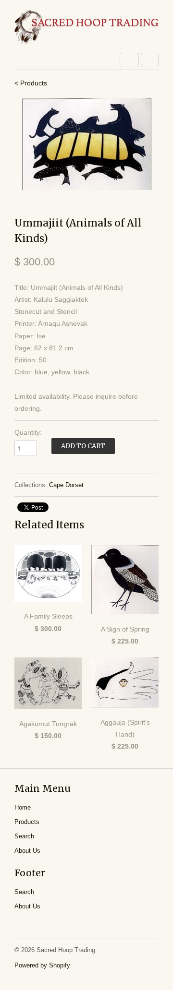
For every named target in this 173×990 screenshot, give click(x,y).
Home (22, 807)
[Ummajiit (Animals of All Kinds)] (86, 144)
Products (26, 821)
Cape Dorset (66, 485)
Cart (150, 60)
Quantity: (28, 432)
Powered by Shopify (42, 965)
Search (24, 836)
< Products (30, 83)
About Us (27, 850)
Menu (129, 60)
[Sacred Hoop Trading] (86, 27)
